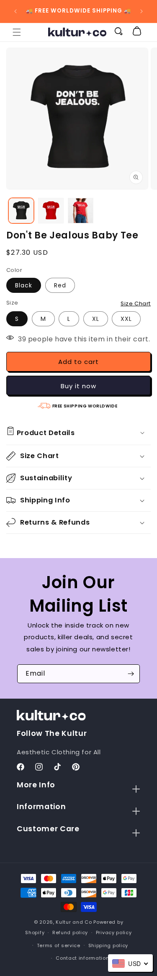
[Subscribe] (130, 674)
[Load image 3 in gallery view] (80, 210)
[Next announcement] (141, 11)
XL (95, 319)
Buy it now (78, 386)
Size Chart (136, 303)
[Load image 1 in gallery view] (21, 210)
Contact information (82, 958)
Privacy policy (114, 932)
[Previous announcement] (15, 11)
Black (23, 285)
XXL (126, 319)
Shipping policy (108, 945)
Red (60, 285)
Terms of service (58, 945)
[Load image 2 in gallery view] (51, 210)
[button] (17, 32)
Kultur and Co (74, 922)
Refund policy (70, 932)
